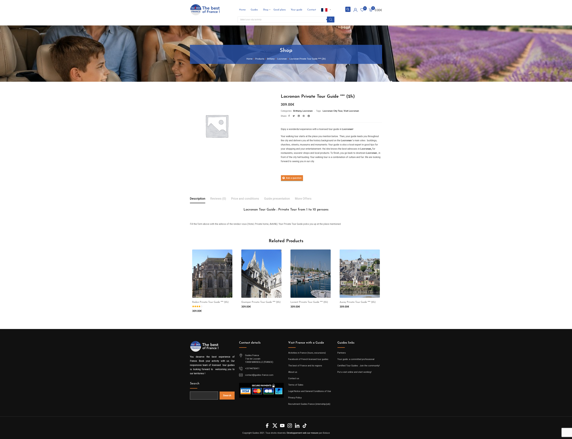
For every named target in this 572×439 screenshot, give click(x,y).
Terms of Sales (295, 384)
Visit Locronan (351, 111)
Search (194, 383)
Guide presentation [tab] (277, 198)
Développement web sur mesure (302, 433)
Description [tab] (197, 198)
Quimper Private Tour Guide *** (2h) (261, 302)
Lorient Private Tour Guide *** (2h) (309, 302)
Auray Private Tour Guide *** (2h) (358, 302)
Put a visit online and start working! (354, 372)
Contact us (293, 378)
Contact (311, 10)
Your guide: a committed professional (355, 359)
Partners (341, 352)
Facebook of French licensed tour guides (308, 359)
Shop (265, 10)
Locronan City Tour (332, 111)
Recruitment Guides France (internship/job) (309, 404)
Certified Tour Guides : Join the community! (358, 365)
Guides (254, 10)
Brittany (297, 111)
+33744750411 (252, 368)
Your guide (296, 10)
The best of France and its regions (305, 365)
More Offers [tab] (303, 198)
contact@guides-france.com (259, 375)
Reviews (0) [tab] (218, 198)
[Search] (330, 19)
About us (292, 372)
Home (242, 10)
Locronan (308, 111)
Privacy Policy (295, 397)
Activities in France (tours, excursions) (307, 352)
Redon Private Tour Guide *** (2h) (210, 302)
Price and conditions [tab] (245, 198)
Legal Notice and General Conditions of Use (309, 391)
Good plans (279, 10)
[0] (371, 10)
